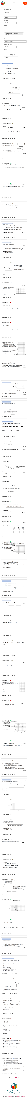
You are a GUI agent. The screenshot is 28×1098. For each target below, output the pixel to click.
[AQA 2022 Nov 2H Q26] (14, 806)
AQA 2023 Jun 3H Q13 (6, 257)
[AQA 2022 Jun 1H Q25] (14, 388)
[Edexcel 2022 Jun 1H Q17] (14, 1045)
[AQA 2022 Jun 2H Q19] (14, 468)
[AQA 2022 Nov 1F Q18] (14, 607)
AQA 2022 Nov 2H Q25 (6, 794)
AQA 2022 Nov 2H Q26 (6, 814)
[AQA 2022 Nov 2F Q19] (14, 746)
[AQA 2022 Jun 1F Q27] (14, 309)
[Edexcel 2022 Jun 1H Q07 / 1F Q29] (14, 985)
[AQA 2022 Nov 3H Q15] (14, 905)
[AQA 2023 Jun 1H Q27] (14, 90)
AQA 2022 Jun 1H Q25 (6, 396)
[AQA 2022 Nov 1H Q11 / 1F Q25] (14, 647)
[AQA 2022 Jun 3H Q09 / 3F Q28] (14, 567)
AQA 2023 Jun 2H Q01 (6, 118)
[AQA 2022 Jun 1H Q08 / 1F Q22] (14, 348)
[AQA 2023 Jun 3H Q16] (14, 269)
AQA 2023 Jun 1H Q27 (6, 98)
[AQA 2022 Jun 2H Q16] (14, 448)
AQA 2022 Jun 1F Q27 (6, 317)
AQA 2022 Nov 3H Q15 (6, 914)
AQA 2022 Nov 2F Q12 (6, 734)
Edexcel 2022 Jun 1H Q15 (7, 1033)
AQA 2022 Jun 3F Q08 (6, 516)
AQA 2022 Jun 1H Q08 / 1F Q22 (8, 357)
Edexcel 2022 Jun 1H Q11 (7, 1013)
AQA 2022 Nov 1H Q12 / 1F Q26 (8, 675)
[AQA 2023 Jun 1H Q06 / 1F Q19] (14, 70)
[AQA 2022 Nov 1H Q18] (14, 707)
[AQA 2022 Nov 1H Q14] (14, 687)
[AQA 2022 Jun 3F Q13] (14, 527)
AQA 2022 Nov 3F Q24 (6, 834)
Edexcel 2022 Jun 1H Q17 (7, 1053)
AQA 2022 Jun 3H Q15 (6, 595)
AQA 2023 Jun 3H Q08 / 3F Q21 (8, 237)
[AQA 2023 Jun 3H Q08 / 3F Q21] (14, 229)
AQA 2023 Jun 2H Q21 (6, 178)
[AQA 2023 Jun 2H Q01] (14, 110)
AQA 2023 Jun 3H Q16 (6, 277)
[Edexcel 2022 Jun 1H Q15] (14, 1025)
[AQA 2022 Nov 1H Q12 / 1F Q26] (14, 667)
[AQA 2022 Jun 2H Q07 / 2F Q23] (14, 428)
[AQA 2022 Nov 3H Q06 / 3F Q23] (14, 866)
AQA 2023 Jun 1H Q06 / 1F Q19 (8, 78)
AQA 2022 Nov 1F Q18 (6, 615)
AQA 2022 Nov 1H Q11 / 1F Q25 (8, 655)
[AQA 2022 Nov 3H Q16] (14, 925)
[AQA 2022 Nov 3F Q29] (14, 846)
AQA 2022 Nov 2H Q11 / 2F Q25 (8, 774)
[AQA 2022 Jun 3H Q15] (14, 587)
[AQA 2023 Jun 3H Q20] (14, 289)
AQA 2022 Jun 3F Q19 (6, 556)
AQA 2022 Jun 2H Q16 (6, 456)
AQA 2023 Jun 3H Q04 (6, 197)
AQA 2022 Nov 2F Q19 (6, 754)
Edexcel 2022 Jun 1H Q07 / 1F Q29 (9, 993)
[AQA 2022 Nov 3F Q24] (14, 826)
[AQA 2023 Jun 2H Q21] (14, 169)
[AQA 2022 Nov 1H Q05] (14, 627)
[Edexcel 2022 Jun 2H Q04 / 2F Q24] (14, 1065)
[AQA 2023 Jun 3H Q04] (14, 189)
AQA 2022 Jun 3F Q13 (6, 536)
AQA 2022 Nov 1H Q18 (6, 715)
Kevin (18, 1096)
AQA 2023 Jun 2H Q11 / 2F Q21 (8, 158)
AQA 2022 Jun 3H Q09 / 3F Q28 (8, 575)
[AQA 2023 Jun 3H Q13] (14, 249)
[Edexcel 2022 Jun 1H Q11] (14, 1005)
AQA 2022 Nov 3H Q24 (6, 953)
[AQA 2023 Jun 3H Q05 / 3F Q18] (14, 209)
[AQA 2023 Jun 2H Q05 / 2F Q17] (14, 130)
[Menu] (14, 3)
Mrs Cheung (10, 1096)
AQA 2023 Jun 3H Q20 (6, 297)
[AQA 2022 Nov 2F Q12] (14, 726)
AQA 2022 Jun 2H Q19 (6, 476)
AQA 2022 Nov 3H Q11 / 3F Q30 (8, 894)
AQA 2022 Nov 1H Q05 (6, 635)
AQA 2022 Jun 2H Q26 (6, 496)
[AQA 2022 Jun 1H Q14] (14, 368)
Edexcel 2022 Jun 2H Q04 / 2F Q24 (9, 1073)
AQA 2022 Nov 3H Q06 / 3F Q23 (8, 874)
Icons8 (23, 1096)
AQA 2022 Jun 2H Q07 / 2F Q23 (8, 436)
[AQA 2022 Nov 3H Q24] (14, 945)
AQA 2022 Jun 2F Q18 (6, 416)
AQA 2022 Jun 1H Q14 (6, 376)
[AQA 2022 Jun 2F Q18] (14, 408)
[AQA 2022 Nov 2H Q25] (14, 786)
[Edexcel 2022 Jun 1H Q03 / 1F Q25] (14, 965)
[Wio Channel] (25, 3)
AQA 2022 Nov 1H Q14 (6, 695)
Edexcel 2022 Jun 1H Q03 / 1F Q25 (9, 973)
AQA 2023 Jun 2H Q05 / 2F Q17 (8, 138)
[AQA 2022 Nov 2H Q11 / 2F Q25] (14, 766)
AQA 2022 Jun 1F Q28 (6, 337)
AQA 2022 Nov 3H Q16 (6, 933)
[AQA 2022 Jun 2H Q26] (14, 488)
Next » (17, 1077)
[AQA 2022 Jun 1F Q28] (14, 329)
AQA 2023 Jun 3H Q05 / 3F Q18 (8, 217)
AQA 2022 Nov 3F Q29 (6, 854)
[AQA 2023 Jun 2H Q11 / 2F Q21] (14, 150)
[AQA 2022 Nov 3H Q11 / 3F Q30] (14, 886)
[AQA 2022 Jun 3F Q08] (14, 508)
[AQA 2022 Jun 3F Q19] (14, 547)
